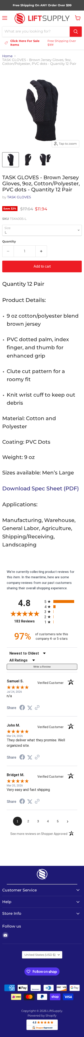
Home (7, 56)
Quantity (9, 241)
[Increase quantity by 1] (41, 251)
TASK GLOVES (19, 197)
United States (40, 954)
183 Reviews (28, 621)
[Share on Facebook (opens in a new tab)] (22, 708)
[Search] (76, 31)
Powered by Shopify (42, 1015)
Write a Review (42, 666)
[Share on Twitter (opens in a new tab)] (29, 708)
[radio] (61, 601)
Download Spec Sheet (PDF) (40, 488)
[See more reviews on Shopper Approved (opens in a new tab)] (37, 708)
